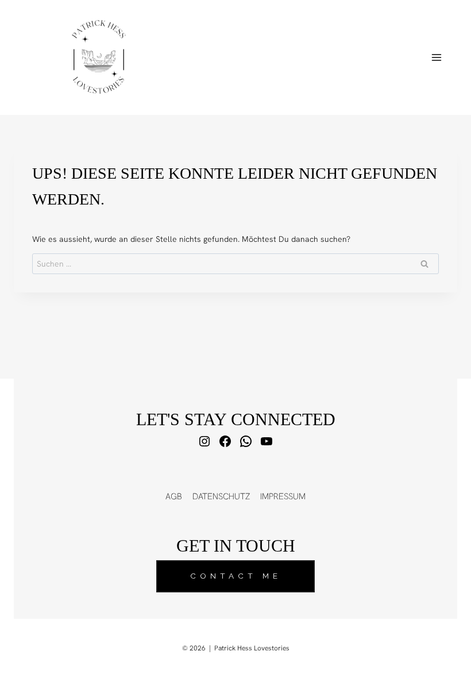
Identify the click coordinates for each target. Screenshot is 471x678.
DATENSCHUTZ (221, 496)
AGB (173, 496)
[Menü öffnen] (436, 57)
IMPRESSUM (283, 496)
